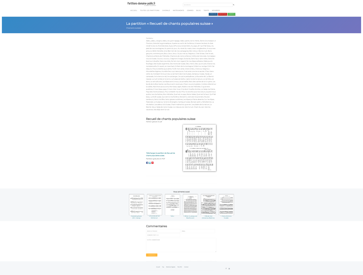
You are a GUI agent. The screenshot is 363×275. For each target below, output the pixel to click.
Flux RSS (180, 267)
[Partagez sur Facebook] (147, 163)
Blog (198, 10)
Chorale (166, 10)
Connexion (213, 13)
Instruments (178, 10)
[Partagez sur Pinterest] (152, 163)
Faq (163, 267)
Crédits (231, 13)
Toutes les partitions (149, 10)
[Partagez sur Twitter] (150, 163)
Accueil (133, 10)
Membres (216, 10)
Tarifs (206, 10)
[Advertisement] (163, 138)
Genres (190, 10)
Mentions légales (170, 267)
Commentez (151, 255)
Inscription (222, 13)
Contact (186, 267)
